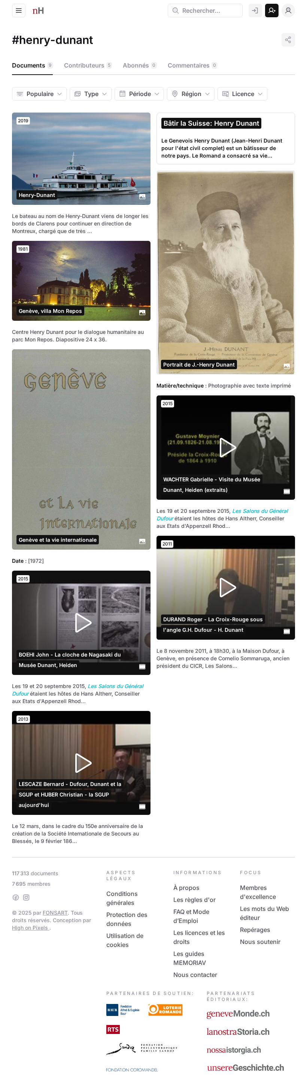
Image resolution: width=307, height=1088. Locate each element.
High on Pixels (30, 927)
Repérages (255, 929)
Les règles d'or (194, 899)
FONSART (55, 912)
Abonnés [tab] (139, 65)
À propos (186, 887)
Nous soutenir (260, 941)
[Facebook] (15, 897)
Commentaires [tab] (192, 65)
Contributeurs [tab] (87, 65)
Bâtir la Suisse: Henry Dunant (211, 123)
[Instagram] (26, 897)
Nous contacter (195, 974)
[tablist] (153, 65)
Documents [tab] (32, 65)
